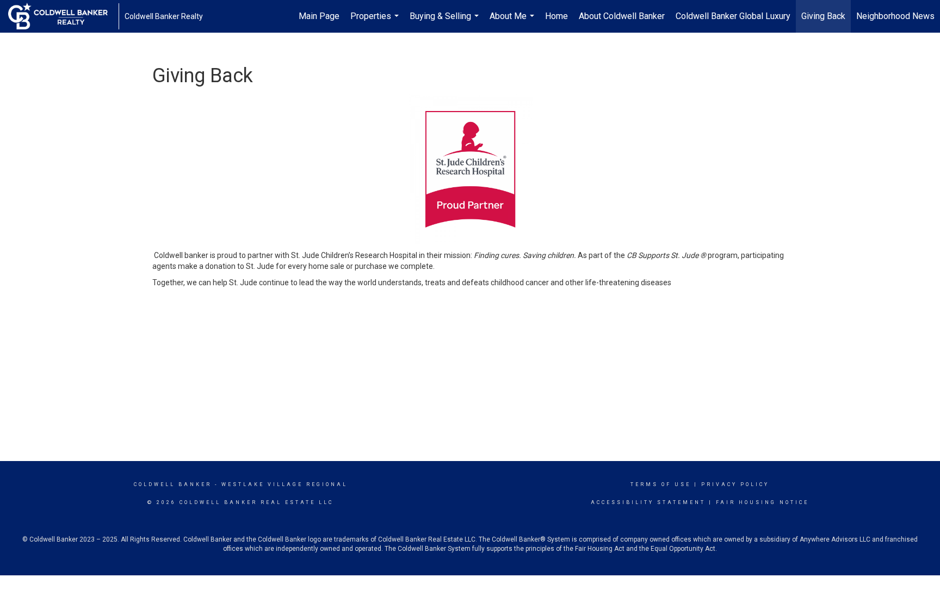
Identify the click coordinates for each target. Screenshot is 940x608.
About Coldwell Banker (622, 16)
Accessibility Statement (648, 502)
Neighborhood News (895, 16)
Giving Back (823, 16)
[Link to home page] (63, 16)
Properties (375, 22)
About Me (513, 22)
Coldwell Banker (173, 484)
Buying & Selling (445, 22)
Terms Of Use (660, 484)
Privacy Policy (735, 484)
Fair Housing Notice (762, 502)
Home (556, 16)
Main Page (319, 16)
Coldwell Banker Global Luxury (733, 16)
